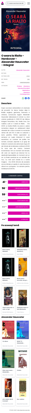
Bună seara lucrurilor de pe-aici (22, 280)
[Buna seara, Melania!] (8, 239)
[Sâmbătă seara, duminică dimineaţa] (23, 239)
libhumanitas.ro (22, 207)
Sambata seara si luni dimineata (22, 308)
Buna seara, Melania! (6, 250)
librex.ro (24, 213)
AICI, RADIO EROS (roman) (7, 400)
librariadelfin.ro (21, 188)
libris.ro (25, 182)
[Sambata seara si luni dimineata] (23, 297)
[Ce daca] (8, 330)
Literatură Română (24, 88)
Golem (19, 370)
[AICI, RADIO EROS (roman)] (8, 388)
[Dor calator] (23, 388)
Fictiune (19, 86)
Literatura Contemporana (25, 93)
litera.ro (24, 219)
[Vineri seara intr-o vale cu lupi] (8, 297)
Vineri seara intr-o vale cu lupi (8, 308)
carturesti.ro (22, 201)
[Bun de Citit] (2, 3)
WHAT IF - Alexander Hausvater (20, 343)
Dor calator (20, 399)
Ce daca (5, 341)
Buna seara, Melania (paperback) (6, 280)
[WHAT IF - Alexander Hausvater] (23, 330)
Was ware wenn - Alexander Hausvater (8, 372)
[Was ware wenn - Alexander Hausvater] (8, 359)
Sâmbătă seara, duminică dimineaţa (22, 251)
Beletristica (26, 90)
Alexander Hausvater (23, 70)
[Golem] (23, 359)
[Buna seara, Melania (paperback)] (8, 268)
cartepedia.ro (22, 194)
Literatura (27, 86)
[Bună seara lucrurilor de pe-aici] (23, 268)
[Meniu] (28, 3)
